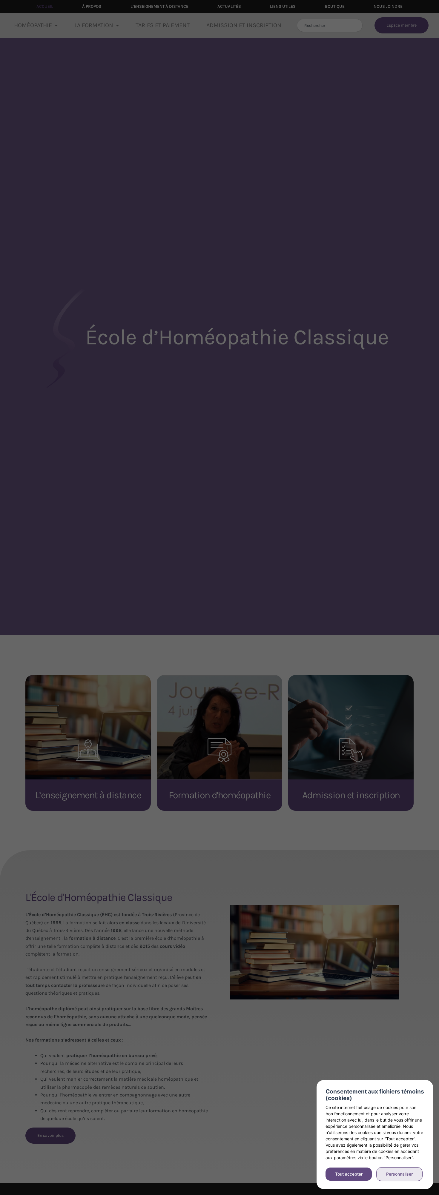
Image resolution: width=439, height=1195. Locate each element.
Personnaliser (399, 1173)
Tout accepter (349, 1173)
